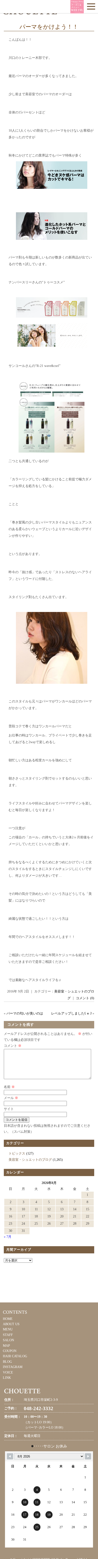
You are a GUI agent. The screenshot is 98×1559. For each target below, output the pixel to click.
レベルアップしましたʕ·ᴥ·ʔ (71, 1013)
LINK (7, 1378)
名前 (9, 1087)
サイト (9, 1109)
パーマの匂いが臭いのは (24, 1013)
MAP (6, 1345)
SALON (8, 1340)
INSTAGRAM (12, 1367)
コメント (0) (85, 998)
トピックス (17, 1153)
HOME (8, 1319)
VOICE (8, 1372)
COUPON (9, 1351)
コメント (12, 1046)
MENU (8, 1329)
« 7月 (7, 1237)
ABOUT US (11, 1324)
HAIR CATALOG (15, 1356)
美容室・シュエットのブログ (30, 1159)
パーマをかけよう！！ (49, 27)
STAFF (8, 1335)
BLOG (7, 1361)
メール (11, 1098)
